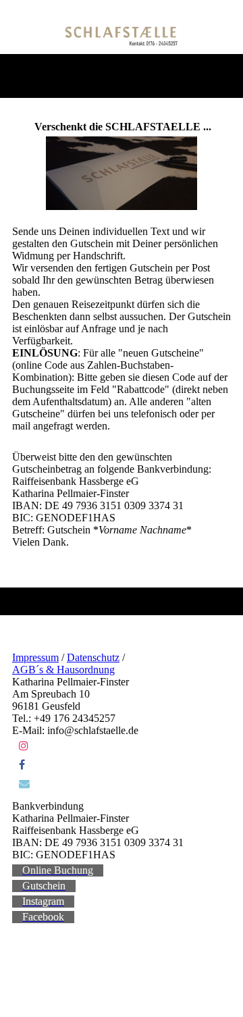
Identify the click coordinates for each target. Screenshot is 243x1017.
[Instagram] (23, 746)
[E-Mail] (24, 783)
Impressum (35, 657)
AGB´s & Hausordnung (63, 669)
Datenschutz (93, 657)
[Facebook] (22, 765)
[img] (122, 35)
